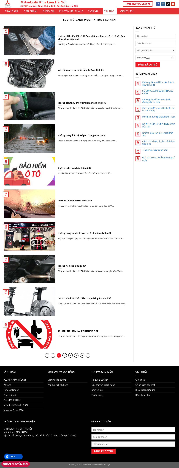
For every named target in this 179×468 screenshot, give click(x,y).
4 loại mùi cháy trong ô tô (154, 150)
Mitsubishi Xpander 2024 (16, 405)
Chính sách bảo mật (145, 384)
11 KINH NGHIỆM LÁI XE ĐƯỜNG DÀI (78, 331)
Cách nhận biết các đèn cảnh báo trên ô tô (158, 142)
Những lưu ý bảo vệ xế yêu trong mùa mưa (81, 135)
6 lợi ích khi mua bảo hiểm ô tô (74, 168)
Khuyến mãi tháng (71, 11)
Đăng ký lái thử (142, 395)
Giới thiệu (127, 11)
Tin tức (109, 11)
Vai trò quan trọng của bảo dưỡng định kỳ (81, 70)
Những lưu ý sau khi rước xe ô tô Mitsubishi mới (84, 233)
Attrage (7, 384)
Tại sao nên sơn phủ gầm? (72, 265)
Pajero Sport (10, 395)
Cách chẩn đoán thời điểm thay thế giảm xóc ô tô (84, 298)
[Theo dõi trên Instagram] (163, 4)
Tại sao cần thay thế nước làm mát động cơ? (82, 102)
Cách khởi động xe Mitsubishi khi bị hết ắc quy (158, 109)
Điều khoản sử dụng (145, 389)
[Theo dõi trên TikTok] (168, 4)
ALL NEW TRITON (12, 400)
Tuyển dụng (97, 395)
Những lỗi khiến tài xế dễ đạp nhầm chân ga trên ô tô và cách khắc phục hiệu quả (91, 37)
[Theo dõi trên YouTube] (173, 4)
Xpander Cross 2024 (13, 410)
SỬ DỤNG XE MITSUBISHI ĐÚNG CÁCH (157, 92)
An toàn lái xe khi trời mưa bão (75, 200)
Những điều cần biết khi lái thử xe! (157, 134)
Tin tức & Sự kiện (99, 379)
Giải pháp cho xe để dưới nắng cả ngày (158, 158)
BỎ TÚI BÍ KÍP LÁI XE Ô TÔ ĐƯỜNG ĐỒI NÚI (158, 125)
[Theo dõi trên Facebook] (158, 4)
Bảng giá (49, 11)
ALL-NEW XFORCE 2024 (15, 379)
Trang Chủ (12, 11)
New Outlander (11, 389)
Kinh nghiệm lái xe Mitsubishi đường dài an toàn (156, 100)
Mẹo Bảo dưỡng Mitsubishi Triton (158, 117)
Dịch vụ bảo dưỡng (57, 379)
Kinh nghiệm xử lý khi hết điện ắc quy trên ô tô (158, 83)
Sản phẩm (30, 11)
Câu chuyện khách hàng (103, 384)
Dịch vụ (93, 11)
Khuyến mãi (97, 389)
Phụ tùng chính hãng (58, 384)
